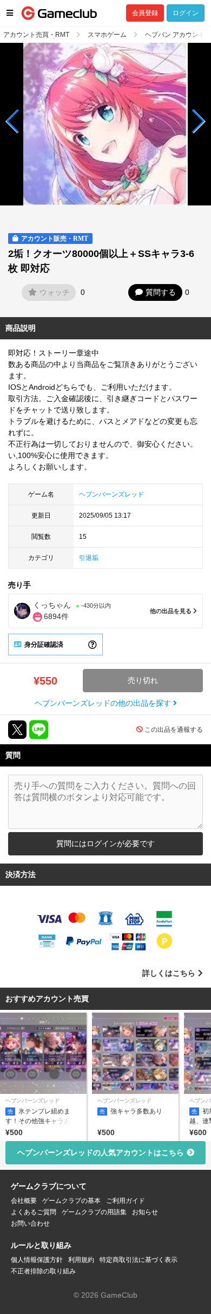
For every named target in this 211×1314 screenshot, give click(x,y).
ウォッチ (54, 292)
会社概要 (24, 1200)
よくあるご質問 (33, 1212)
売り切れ (143, 680)
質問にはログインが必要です (105, 843)
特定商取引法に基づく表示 (138, 1260)
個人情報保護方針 (37, 1260)
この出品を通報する (173, 729)
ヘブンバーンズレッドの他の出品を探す (104, 703)
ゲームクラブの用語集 (94, 1212)
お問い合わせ (30, 1223)
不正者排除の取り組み (43, 1271)
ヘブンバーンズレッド (111, 494)
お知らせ (145, 1212)
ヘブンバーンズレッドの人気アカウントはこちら (100, 1152)
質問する (161, 292)
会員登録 (145, 13)
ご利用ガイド (125, 1200)
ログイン (186, 13)
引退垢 (88, 558)
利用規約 (81, 1260)
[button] (12, 121)
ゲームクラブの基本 (71, 1200)
